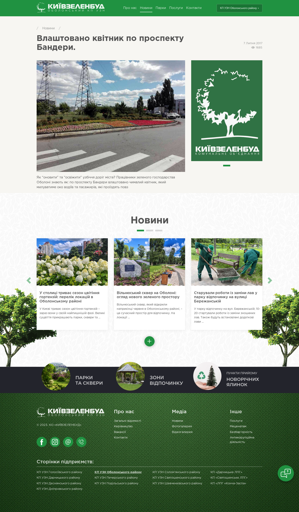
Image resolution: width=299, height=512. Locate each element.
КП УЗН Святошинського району (177, 477)
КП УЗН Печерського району (116, 477)
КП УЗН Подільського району (117, 483)
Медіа (179, 412)
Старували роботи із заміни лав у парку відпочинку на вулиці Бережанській (225, 297)
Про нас (130, 8)
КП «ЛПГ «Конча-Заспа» (228, 483)
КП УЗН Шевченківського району (177, 483)
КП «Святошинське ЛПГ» (229, 477)
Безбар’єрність (241, 432)
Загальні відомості (127, 421)
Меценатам (238, 426)
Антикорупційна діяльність (242, 439)
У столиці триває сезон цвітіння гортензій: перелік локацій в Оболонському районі (69, 297)
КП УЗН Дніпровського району (60, 489)
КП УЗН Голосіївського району (59, 472)
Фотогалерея (182, 426)
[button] (149, 341)
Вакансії (120, 432)
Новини (146, 8)
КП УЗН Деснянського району (59, 483)
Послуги (176, 8)
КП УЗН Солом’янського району (176, 472)
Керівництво (123, 426)
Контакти (194, 8)
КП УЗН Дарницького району (58, 477)
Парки (161, 8)
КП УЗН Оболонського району (238, 8)
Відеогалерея (182, 432)
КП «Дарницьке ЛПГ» (226, 472)
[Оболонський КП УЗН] (71, 8)
